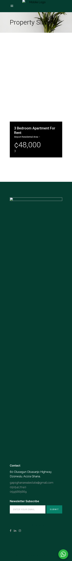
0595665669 (18, 491)
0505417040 (18, 487)
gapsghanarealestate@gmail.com (31, 482)
